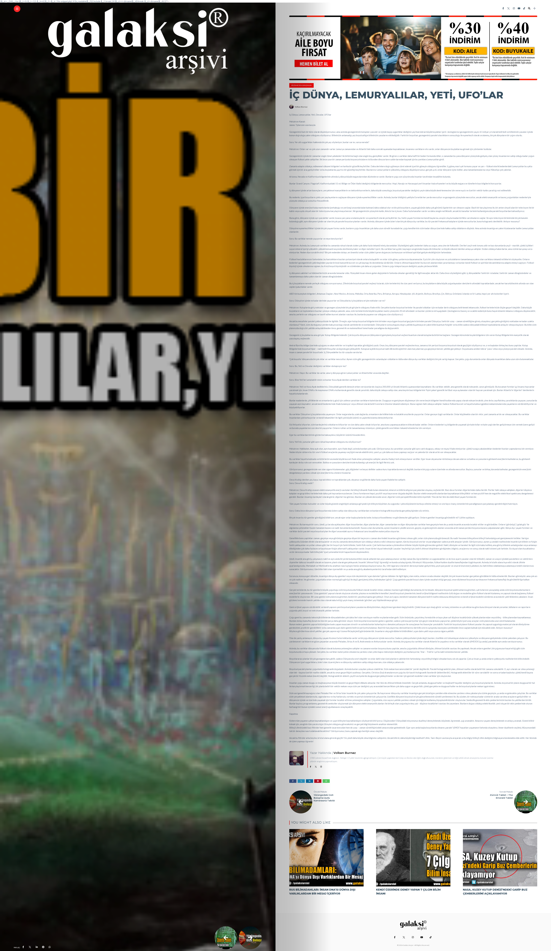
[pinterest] (43, 947)
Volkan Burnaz (301, 107)
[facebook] (23, 947)
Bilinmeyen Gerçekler (301, 85)
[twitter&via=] (29, 947)
